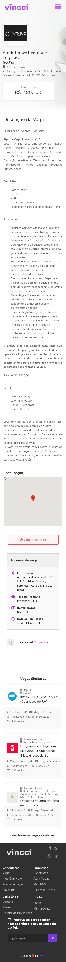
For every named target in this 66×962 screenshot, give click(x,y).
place (13, 573)
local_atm (13, 608)
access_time (13, 619)
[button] (33, 498)
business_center (13, 597)
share (10, 642)
